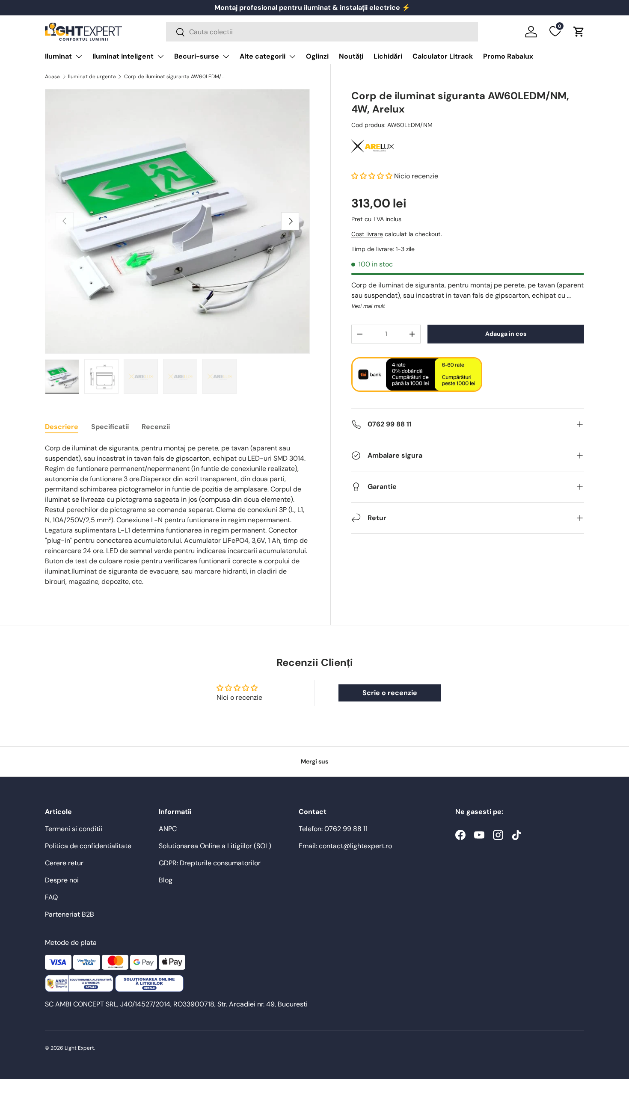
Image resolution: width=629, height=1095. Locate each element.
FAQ (51, 897)
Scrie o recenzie (389, 692)
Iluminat (58, 56)
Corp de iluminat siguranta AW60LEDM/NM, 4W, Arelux (175, 76)
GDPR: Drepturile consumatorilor (210, 862)
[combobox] (322, 31)
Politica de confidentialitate (88, 845)
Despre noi (62, 880)
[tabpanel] (177, 515)
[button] (579, 31)
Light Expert (79, 1048)
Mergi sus (314, 761)
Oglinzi (317, 56)
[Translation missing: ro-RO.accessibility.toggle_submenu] (79, 56)
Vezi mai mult (368, 306)
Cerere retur (64, 862)
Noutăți (351, 56)
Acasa (52, 76)
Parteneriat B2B (69, 914)
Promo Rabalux (508, 56)
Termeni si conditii (73, 828)
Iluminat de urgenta (92, 76)
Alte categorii (262, 56)
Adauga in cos (505, 333)
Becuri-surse (196, 56)
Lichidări (388, 56)
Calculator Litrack (442, 56)
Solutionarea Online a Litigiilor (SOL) (215, 845)
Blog (165, 880)
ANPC (168, 828)
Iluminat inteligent (123, 56)
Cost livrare (367, 234)
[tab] (61, 426)
